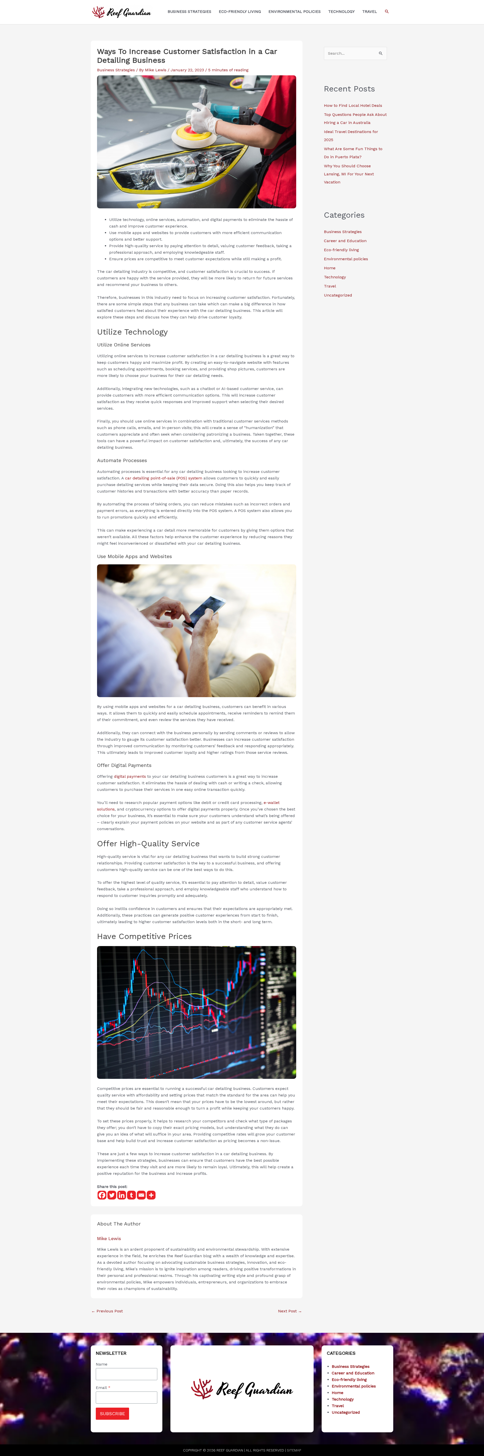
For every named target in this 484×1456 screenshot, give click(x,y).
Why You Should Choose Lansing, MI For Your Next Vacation (349, 174)
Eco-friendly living (341, 249)
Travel (330, 286)
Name (101, 1364)
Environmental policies (346, 258)
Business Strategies (116, 70)
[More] (151, 1195)
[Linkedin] (121, 1195)
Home (330, 268)
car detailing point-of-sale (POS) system (163, 478)
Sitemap (294, 1450)
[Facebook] (102, 1195)
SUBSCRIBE (112, 1413)
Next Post (290, 1311)
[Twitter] (111, 1195)
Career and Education (345, 240)
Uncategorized (338, 295)
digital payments (130, 776)
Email (103, 1387)
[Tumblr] (131, 1195)
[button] (386, 11)
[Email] (141, 1195)
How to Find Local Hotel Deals (353, 105)
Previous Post (107, 1311)
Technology (335, 277)
